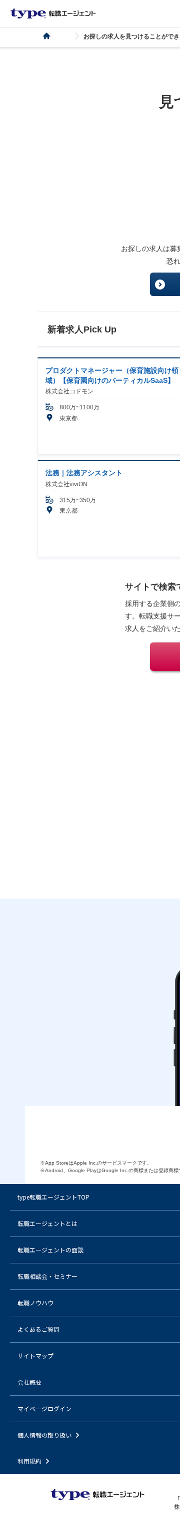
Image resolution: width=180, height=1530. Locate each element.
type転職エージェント (52, 36)
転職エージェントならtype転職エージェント (53, 13)
